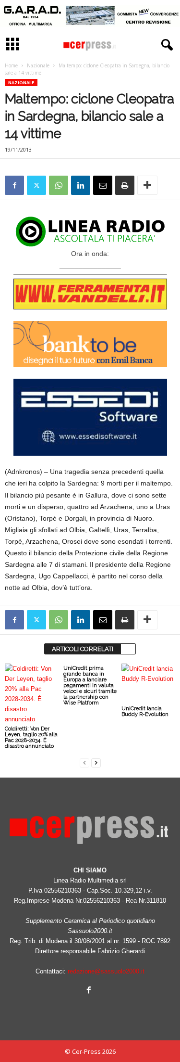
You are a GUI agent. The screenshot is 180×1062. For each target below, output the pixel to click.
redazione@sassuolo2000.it (106, 971)
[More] (147, 185)
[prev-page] (84, 762)
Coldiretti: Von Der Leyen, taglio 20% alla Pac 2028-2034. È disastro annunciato (31, 737)
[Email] (102, 185)
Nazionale (38, 65)
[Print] (124, 185)
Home (11, 65)
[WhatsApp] (58, 185)
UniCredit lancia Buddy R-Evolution (144, 711)
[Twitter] (36, 185)
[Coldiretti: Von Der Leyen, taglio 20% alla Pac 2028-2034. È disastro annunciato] (32, 694)
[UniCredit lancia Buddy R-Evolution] (148, 684)
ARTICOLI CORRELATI (82, 649)
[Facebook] (14, 185)
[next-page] (96, 762)
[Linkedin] (80, 185)
